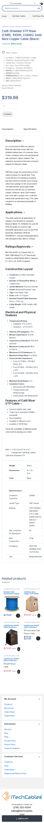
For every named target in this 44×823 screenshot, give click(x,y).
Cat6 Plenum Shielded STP (11, 589)
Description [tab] (7, 129)
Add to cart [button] (38, 616)
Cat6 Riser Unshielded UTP (32, 589)
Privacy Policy (9, 744)
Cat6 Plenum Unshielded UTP (12, 623)
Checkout (8, 704)
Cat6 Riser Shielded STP (23, 26)
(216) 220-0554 (22, 807)
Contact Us (8, 762)
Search (39, 8)
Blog (6, 733)
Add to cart (23, 818)
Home (4, 16)
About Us (7, 729)
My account (9, 708)
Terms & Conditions (12, 748)
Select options (17, 616)
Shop (6, 766)
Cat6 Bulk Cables (18, 16)
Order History (9, 712)
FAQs (6, 737)
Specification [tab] (30, 129)
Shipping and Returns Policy (15, 773)
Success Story (10, 741)
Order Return (9, 716)
